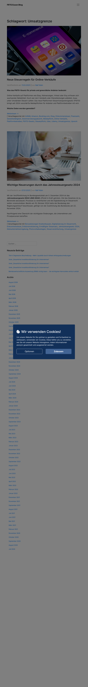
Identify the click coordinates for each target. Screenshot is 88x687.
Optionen (29, 351)
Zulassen (58, 351)
